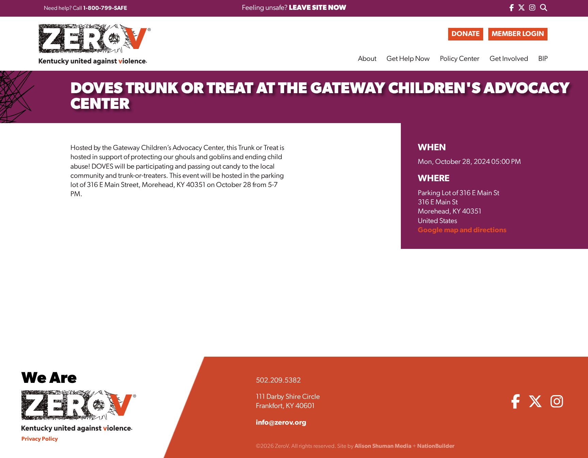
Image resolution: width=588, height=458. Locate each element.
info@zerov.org (281, 422)
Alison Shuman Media (383, 446)
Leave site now (317, 8)
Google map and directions (462, 230)
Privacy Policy (39, 439)
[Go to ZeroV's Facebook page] (511, 8)
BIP (543, 59)
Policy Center (459, 59)
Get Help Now (408, 59)
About (367, 59)
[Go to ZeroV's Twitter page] (521, 8)
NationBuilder (436, 446)
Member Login (518, 34)
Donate (466, 34)
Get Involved (509, 59)
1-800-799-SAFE (105, 8)
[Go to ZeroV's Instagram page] (532, 8)
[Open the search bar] (543, 8)
